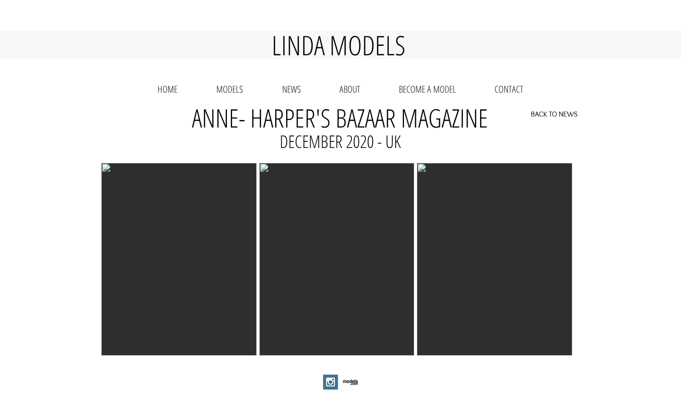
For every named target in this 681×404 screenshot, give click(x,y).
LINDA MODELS (338, 44)
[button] (179, 259)
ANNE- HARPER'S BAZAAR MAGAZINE (340, 117)
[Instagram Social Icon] (330, 382)
